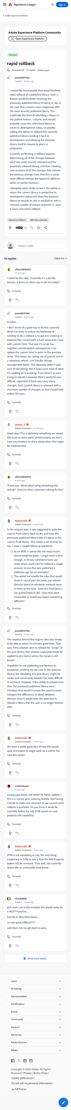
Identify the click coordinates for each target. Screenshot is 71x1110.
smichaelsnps (22, 785)
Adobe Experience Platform (16, 15)
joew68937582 (22, 77)
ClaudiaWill (21, 898)
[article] (35, 285)
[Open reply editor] (35, 245)
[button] (18, 70)
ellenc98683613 (23, 269)
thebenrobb (21, 520)
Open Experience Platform (30, 38)
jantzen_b (20, 424)
